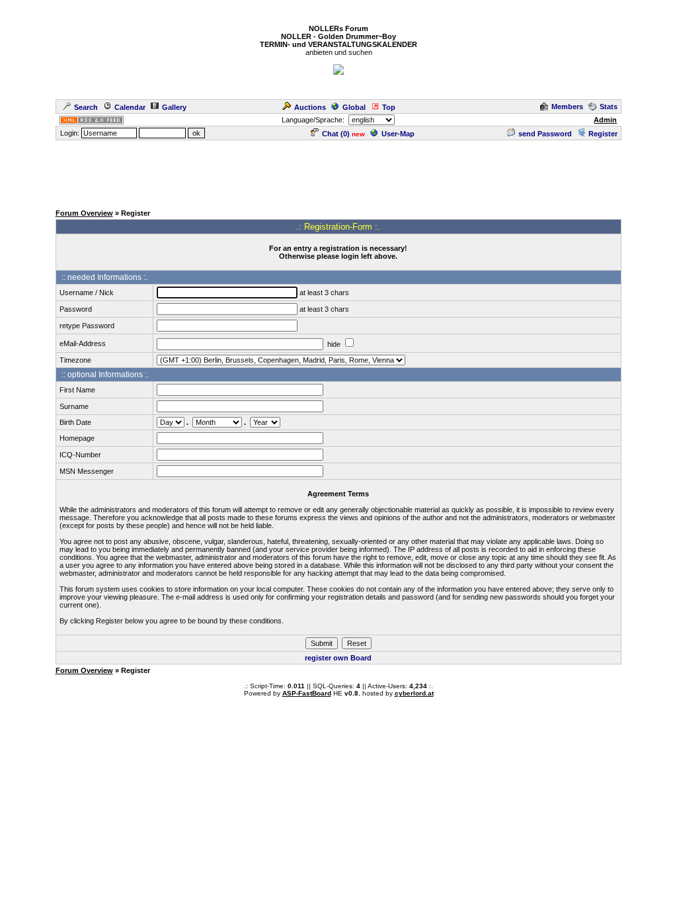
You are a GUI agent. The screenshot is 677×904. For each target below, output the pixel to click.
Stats (608, 107)
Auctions (310, 107)
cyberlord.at (414, 693)
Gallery (174, 107)
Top (388, 107)
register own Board (338, 658)
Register (602, 134)
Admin (605, 120)
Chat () (336, 134)
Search (86, 107)
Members (567, 107)
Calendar (129, 107)
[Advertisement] (338, 171)
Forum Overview (84, 213)
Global (354, 107)
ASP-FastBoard (306, 693)
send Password (545, 134)
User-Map (398, 134)
